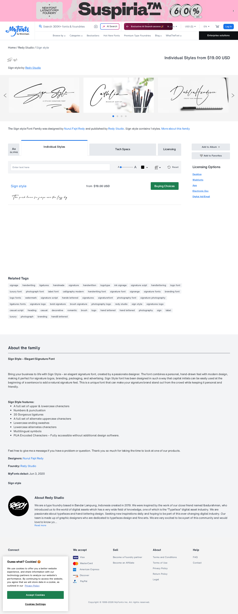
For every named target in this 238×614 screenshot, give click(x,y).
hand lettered (108, 310)
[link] (39, 26)
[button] (233, 10)
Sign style (18, 186)
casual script (17, 310)
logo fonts (15, 297)
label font (53, 291)
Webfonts (198, 179)
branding (42, 316)
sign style (137, 304)
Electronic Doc (201, 191)
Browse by (58, 35)
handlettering (158, 285)
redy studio (121, 304)
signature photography (152, 297)
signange (135, 291)
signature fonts (152, 291)
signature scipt (139, 285)
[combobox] (78, 26)
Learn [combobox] (171, 26)
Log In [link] (228, 26)
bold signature (58, 304)
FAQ (195, 557)
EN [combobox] (205, 26)
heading (32, 310)
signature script (49, 297)
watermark (31, 297)
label (168, 310)
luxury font (16, 291)
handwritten (89, 285)
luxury (13, 316)
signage (14, 285)
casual (44, 310)
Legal (156, 579)
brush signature (78, 304)
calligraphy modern (73, 291)
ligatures (44, 285)
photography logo (101, 304)
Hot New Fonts (111, 35)
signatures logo (155, 304)
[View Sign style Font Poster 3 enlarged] (193, 95)
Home (12, 47)
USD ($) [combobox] (189, 26)
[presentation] (5, 95)
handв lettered (70, 297)
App (195, 185)
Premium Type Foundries (137, 35)
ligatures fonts (18, 304)
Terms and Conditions (165, 557)
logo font (175, 285)
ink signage (120, 285)
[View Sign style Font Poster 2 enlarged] (118, 95)
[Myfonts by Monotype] (17, 31)
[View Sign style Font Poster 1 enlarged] (44, 95)
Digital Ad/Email (201, 196)
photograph (27, 316)
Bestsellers (93, 35)
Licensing (169, 149)
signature (74, 285)
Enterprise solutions (218, 35)
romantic (72, 310)
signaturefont (105, 297)
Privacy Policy (160, 568)
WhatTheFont (172, 35)
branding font (172, 291)
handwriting (28, 285)
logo (93, 310)
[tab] (113, 116)
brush (84, 310)
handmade (58, 285)
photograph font (35, 291)
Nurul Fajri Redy (74, 128)
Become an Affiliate (123, 562)
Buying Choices (164, 186)
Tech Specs (122, 149)
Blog (157, 35)
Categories (75, 35)
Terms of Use (160, 562)
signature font (118, 291)
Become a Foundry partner (127, 557)
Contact (197, 562)
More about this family (175, 128)
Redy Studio (26, 47)
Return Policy (160, 574)
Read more (40, 525)
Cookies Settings (35, 604)
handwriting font (97, 291)
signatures (88, 297)
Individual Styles (54, 147)
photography (146, 310)
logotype (105, 285)
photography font (126, 297)
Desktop (197, 174)
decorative (57, 310)
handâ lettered (59, 316)
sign (159, 310)
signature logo (38, 304)
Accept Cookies (35, 595)
